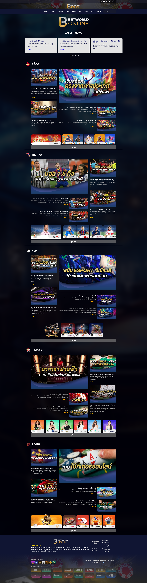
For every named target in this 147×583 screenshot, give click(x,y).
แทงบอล (60, 11)
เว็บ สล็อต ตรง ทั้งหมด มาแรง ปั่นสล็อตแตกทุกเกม (81, 108)
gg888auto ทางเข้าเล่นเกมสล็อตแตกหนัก (73, 41)
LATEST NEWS (73, 33)
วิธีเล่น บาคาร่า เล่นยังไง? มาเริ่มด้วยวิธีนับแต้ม (102, 375)
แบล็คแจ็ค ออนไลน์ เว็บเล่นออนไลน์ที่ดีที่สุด (84, 501)
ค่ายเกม (99, 11)
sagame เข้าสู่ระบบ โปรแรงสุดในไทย (57, 407)
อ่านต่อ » (30, 49)
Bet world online (36, 545)
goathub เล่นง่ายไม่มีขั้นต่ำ (36, 41)
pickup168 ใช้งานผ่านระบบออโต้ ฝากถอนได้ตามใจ (106, 42)
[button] (74, 55)
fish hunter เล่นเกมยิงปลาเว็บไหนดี (86, 488)
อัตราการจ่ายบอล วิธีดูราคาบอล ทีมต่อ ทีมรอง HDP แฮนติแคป (50, 199)
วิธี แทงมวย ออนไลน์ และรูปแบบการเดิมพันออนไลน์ (42, 276)
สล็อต (53, 11)
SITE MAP (103, 563)
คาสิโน (80, 11)
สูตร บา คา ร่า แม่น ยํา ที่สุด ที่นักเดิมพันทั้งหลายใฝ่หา (103, 405)
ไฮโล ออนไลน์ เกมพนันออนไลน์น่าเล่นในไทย (42, 469)
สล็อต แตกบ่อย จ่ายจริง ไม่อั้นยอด (86, 120)
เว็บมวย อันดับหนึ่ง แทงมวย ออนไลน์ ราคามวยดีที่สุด (43, 308)
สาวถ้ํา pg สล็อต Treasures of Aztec (41, 120)
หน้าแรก (46, 11)
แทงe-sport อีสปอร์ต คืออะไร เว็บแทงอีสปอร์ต (82, 309)
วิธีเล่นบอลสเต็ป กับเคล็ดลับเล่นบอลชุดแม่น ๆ (102, 179)
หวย (92, 11)
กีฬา (68, 11)
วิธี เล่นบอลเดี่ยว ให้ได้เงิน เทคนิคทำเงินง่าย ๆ (102, 210)
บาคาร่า (74, 11)
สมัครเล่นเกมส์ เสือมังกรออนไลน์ (58, 394)
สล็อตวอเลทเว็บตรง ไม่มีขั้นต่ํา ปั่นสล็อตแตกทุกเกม (43, 89)
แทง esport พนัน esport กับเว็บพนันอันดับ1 (83, 296)
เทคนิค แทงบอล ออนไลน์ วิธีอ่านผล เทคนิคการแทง (54, 212)
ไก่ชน (86, 11)
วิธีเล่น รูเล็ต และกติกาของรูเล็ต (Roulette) (42, 499)
